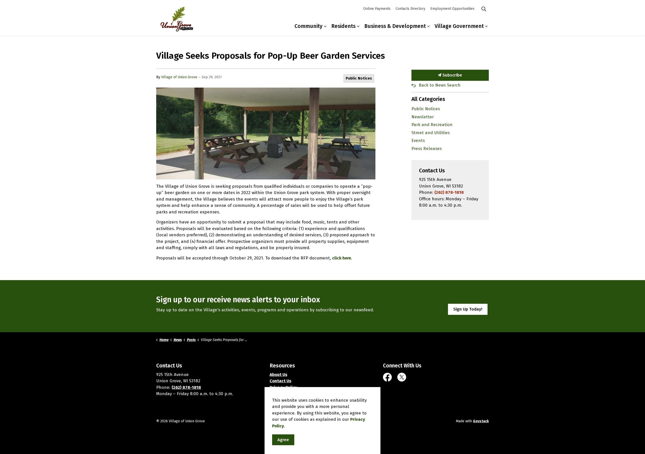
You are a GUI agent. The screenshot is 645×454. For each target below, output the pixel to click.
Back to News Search (440, 85)
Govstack (481, 421)
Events (418, 140)
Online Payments (377, 9)
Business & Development (395, 26)
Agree (283, 439)
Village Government (459, 26)
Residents (343, 26)
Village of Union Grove (179, 77)
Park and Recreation (432, 124)
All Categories (428, 99)
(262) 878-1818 (449, 192)
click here (341, 258)
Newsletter (422, 117)
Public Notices (359, 78)
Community (308, 26)
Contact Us (280, 381)
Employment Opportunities (452, 9)
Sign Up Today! (467, 309)
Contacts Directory (410, 9)
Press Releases (426, 148)
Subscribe (451, 75)
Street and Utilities (430, 132)
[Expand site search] (484, 9)
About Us (278, 374)
